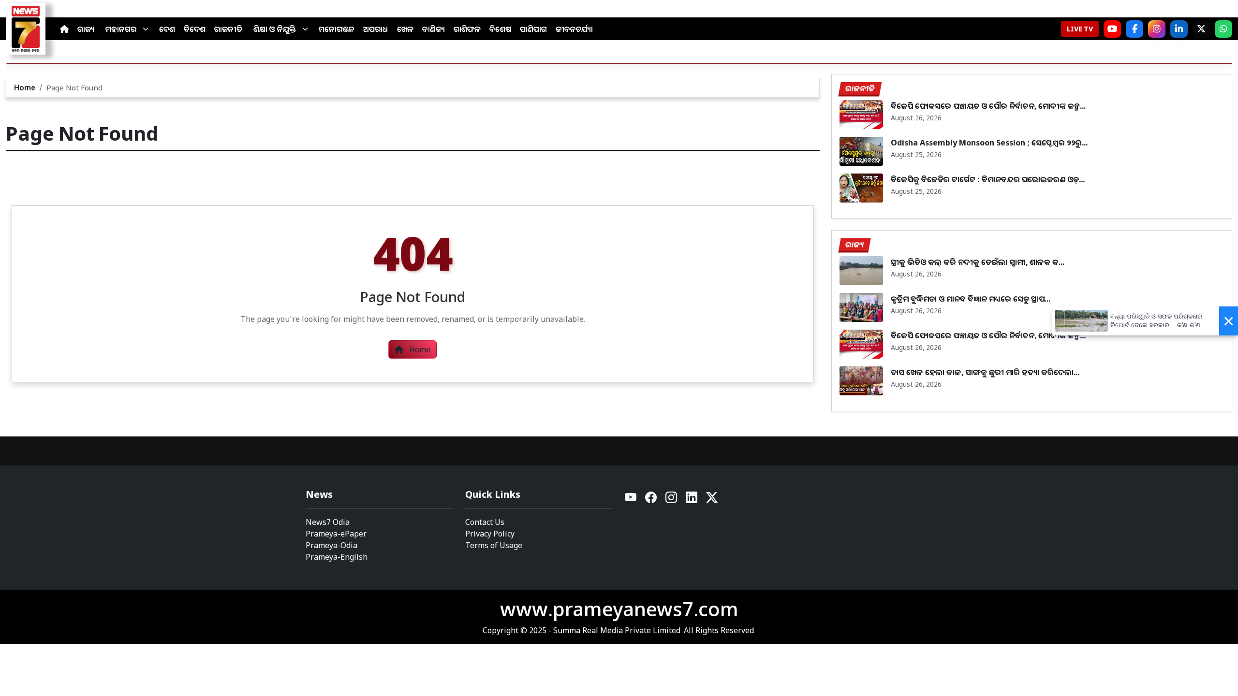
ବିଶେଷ (500, 29)
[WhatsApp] (1223, 29)
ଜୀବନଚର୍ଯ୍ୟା (574, 29)
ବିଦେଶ (195, 29)
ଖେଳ (405, 29)
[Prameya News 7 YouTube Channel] (1112, 29)
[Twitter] (712, 500)
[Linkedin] (692, 500)
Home (24, 87)
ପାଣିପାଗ (533, 29)
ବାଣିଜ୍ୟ (433, 29)
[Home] (64, 29)
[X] (1201, 29)
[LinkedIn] (1179, 29)
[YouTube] (631, 500)
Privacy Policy (490, 533)
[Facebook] (1134, 29)
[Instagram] (1156, 29)
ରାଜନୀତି (228, 29)
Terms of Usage (493, 545)
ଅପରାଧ (375, 29)
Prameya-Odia (331, 545)
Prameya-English (337, 556)
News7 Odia (328, 522)
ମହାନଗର (120, 29)
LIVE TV (1080, 28)
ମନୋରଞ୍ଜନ (336, 29)
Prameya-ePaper (336, 533)
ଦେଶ (167, 29)
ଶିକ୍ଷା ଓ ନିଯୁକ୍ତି (274, 29)
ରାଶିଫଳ (467, 29)
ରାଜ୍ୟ (85, 29)
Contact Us (484, 522)
